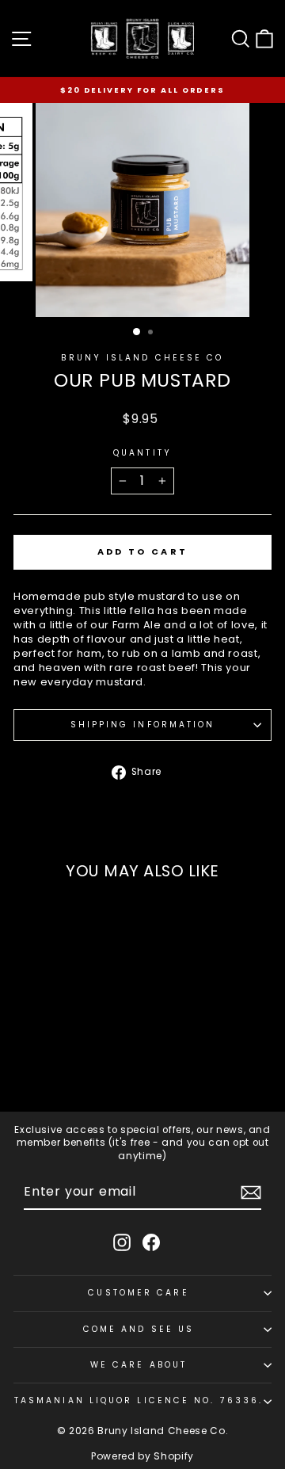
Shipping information (142, 725)
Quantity (142, 453)
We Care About (138, 1365)
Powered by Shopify (142, 1456)
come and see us (138, 1329)
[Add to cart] (97, 1053)
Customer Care (138, 1293)
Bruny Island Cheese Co (142, 358)
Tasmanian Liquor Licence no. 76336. (138, 1400)
